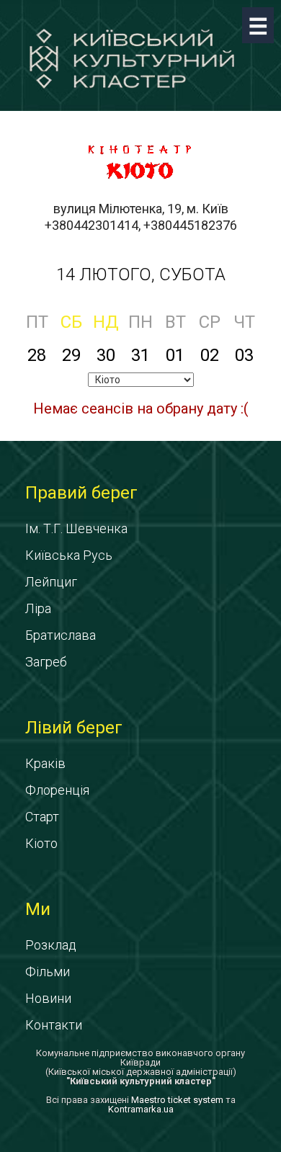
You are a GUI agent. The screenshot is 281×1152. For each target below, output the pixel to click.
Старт (42, 816)
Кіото (41, 843)
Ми (37, 909)
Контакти (53, 1024)
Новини (48, 998)
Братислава (60, 635)
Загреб (46, 661)
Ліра (38, 608)
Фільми (47, 971)
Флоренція (57, 790)
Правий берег (81, 493)
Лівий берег (73, 728)
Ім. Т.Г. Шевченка (76, 528)
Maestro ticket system (177, 1099)
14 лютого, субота (141, 274)
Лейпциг (51, 581)
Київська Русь (68, 555)
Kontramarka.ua (141, 1109)
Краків (45, 763)
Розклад (50, 944)
